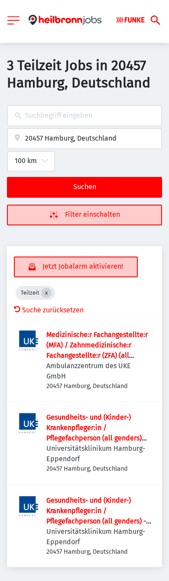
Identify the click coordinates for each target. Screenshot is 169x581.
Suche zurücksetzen (53, 310)
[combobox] (84, 115)
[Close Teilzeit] (46, 293)
